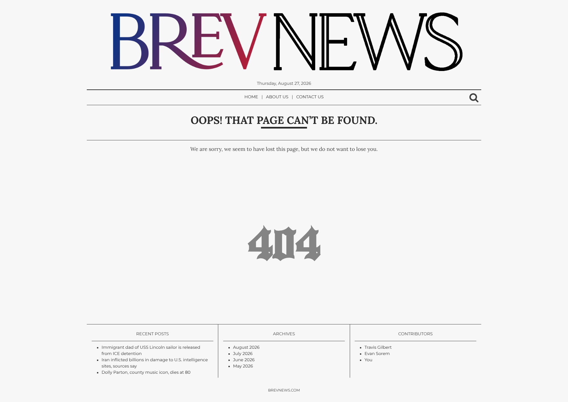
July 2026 (242, 353)
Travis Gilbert (378, 347)
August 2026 (246, 347)
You (368, 360)
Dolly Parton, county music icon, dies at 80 (146, 372)
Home (251, 97)
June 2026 (244, 360)
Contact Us (309, 97)
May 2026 (243, 366)
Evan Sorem (377, 353)
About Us (277, 97)
